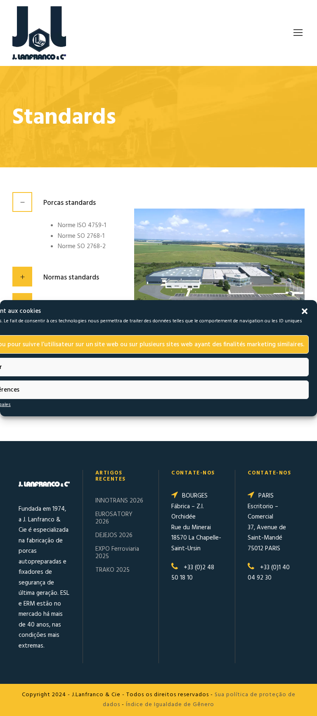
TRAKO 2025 (112, 570)
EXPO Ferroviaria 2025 (117, 552)
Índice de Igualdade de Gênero (170, 704)
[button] (304, 311)
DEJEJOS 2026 (113, 535)
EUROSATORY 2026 (113, 518)
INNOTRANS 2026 (119, 501)
